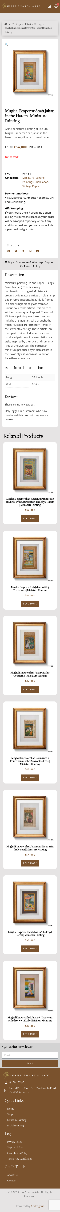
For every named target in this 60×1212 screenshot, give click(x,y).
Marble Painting (15, 1125)
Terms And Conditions (19, 1158)
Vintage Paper (30, 186)
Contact (11, 1180)
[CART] (56, 6)
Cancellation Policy (17, 1153)
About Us (12, 1175)
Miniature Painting (33, 24)
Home (10, 1108)
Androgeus (37, 1206)
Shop (10, 1114)
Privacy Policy (14, 1142)
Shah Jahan (41, 182)
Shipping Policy (15, 1147)
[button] (8, 251)
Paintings (16, 24)
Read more (30, 518)
